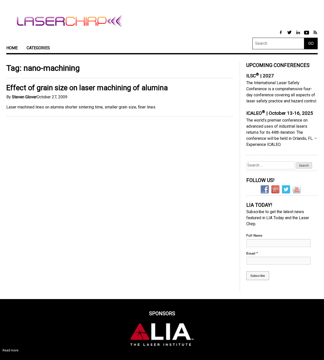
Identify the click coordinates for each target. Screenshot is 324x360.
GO (311, 43)
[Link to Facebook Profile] (281, 35)
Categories (38, 48)
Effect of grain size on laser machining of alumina (87, 87)
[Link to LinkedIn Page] (298, 35)
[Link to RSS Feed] (315, 35)
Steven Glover (24, 97)
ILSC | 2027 (260, 76)
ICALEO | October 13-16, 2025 (279, 113)
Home (12, 48)
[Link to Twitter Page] (290, 35)
